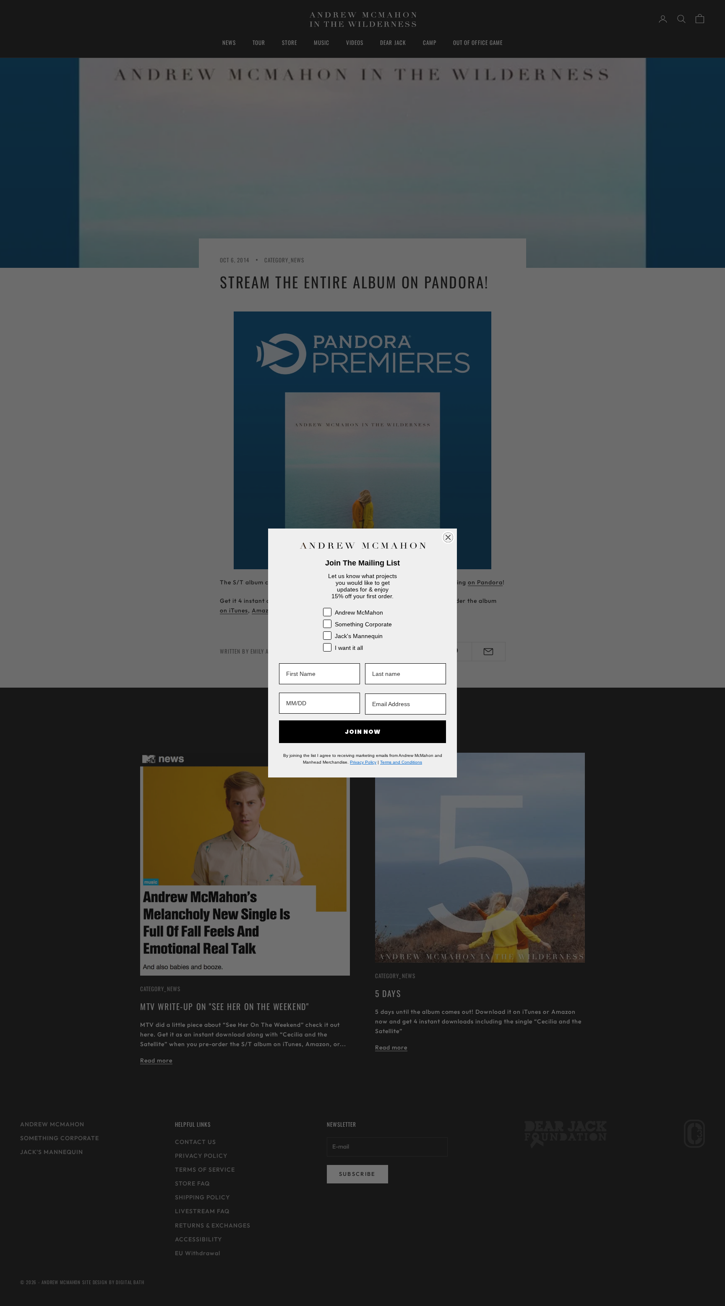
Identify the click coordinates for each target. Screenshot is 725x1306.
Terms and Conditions (401, 762)
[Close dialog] (448, 537)
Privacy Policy (363, 762)
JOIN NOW (363, 732)
